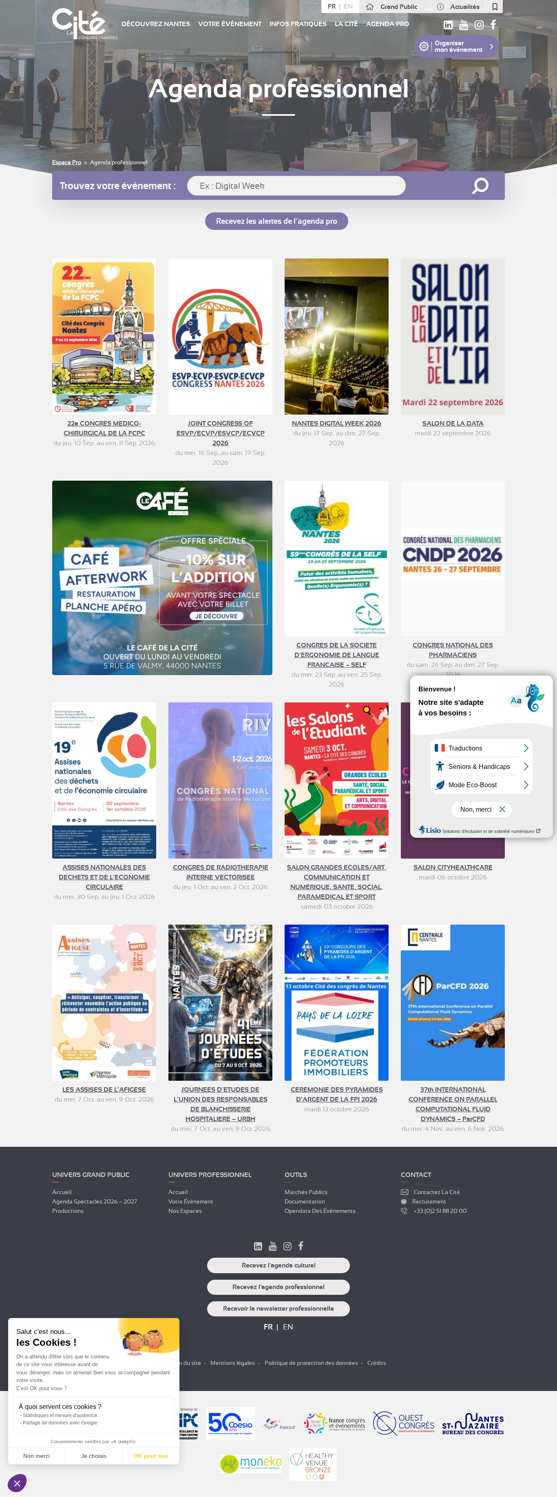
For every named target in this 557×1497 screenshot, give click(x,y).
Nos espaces (185, 1211)
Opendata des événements (320, 1211)
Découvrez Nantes (156, 24)
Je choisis (93, 1456)
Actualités (465, 7)
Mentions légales (232, 1363)
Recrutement (429, 1201)
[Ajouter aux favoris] (143, 271)
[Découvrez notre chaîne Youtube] (463, 26)
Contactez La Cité (437, 1192)
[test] (162, 578)
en (348, 6)
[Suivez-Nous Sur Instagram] (287, 1247)
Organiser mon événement (458, 46)
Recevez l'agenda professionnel (278, 1287)
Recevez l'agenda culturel (279, 1265)
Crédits (376, 1363)
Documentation (305, 1201)
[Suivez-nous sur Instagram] (479, 26)
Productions (68, 1211)
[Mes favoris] (494, 6)
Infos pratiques (298, 24)
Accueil (61, 1192)
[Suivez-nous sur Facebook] (493, 26)
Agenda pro (387, 24)
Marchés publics (306, 1192)
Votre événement (229, 24)
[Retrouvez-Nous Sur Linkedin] (258, 1247)
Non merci (36, 1456)
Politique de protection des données (311, 1363)
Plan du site (186, 1363)
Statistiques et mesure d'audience (60, 1415)
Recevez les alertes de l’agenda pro (276, 221)
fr (332, 6)
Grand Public (398, 7)
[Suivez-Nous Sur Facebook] (300, 1247)
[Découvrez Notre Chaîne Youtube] (273, 1247)
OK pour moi (150, 1456)
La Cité (346, 24)
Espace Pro (66, 162)
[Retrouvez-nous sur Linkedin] (448, 26)
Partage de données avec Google (60, 1423)
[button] (17, 1483)
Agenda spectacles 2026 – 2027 (94, 1201)
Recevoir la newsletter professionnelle (278, 1308)
